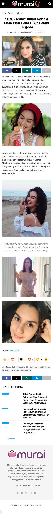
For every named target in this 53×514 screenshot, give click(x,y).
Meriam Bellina (45, 367)
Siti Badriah (15, 370)
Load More (11, 439)
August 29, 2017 (26, 32)
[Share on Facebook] (7, 70)
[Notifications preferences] (1, 512)
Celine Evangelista (18, 367)
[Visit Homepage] (26, 4)
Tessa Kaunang (25, 370)
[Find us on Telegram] (22, 493)
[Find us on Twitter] (26, 493)
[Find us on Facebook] (17, 493)
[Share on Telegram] (36, 70)
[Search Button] (49, 4)
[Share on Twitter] (17, 70)
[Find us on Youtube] (35, 493)
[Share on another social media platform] (46, 70)
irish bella (29, 367)
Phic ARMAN (13, 32)
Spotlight (11, 13)
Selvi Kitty (5, 370)
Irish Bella (14, 350)
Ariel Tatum (6, 367)
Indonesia (19, 13)
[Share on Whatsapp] (26, 70)
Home (4, 13)
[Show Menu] (3, 4)
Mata (36, 367)
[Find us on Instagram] (31, 493)
